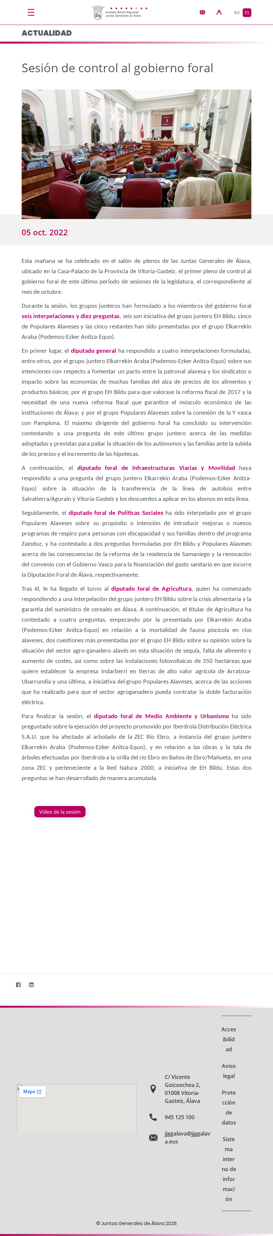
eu (237, 12)
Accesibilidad (228, 1039)
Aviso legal (229, 1071)
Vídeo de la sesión (60, 811)
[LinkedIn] (31, 984)
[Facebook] (18, 984)
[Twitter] (5, 984)
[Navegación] (31, 12)
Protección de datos (229, 1107)
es (247, 12)
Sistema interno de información (229, 1169)
